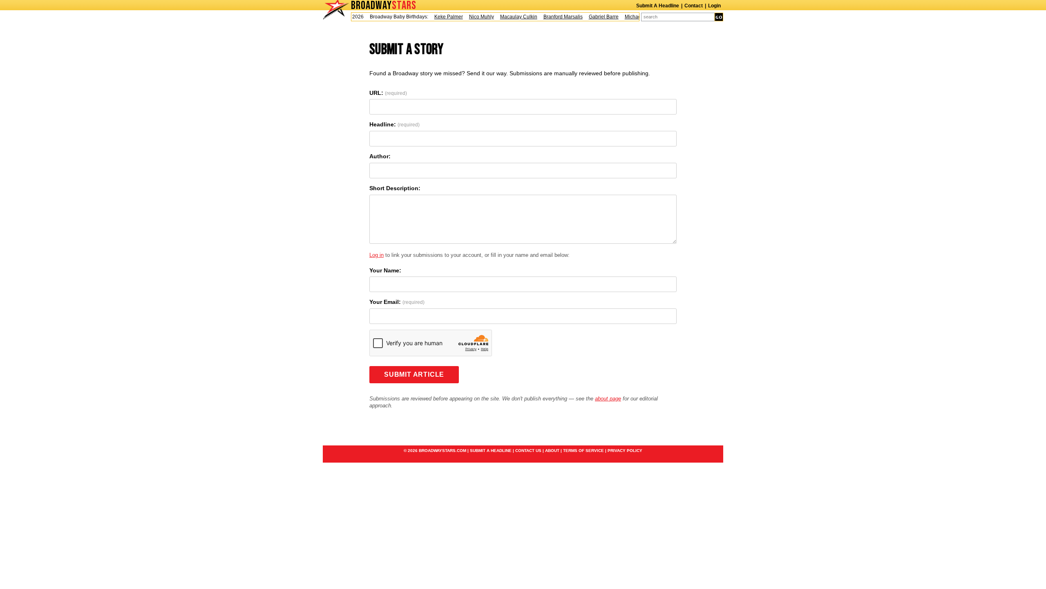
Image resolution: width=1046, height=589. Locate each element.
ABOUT (552, 450)
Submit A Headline (657, 6)
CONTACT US (528, 450)
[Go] (719, 17)
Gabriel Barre (598, 17)
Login (714, 6)
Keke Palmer (443, 17)
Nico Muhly (476, 17)
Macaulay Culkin (513, 17)
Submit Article (414, 374)
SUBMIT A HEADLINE (491, 450)
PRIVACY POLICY (625, 450)
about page (608, 399)
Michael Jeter (634, 17)
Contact (693, 6)
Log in (376, 255)
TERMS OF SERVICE (583, 450)
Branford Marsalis (557, 17)
